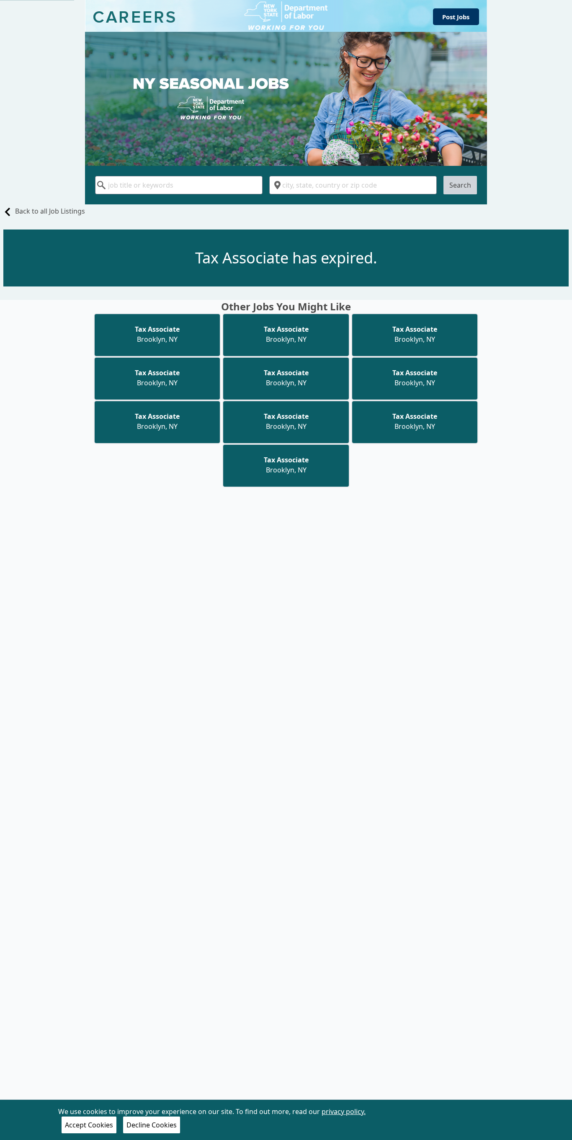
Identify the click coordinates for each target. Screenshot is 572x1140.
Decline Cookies (151, 1125)
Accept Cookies (89, 1125)
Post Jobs (455, 17)
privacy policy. (344, 1111)
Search (460, 185)
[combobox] (179, 185)
